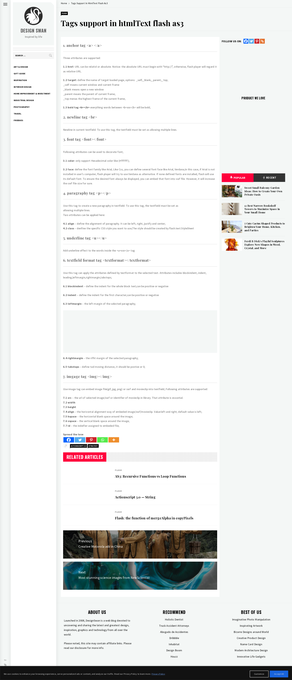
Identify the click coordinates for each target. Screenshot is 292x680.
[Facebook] (68, 439)
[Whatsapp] (102, 439)
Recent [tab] (270, 177)
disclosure (81, 648)
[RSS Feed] (262, 41)
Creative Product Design (251, 638)
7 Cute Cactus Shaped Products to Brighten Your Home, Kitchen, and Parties (264, 227)
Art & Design (21, 66)
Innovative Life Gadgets (251, 656)
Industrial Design (24, 100)
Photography (22, 107)
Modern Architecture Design (251, 650)
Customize (259, 674)
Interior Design (22, 87)
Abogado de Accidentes (174, 632)
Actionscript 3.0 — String (135, 497)
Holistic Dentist (174, 619)
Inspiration (20, 80)
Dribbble (174, 638)
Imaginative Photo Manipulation (251, 619)
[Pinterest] (91, 439)
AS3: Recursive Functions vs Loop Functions (150, 476)
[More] (113, 439)
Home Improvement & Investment (32, 93)
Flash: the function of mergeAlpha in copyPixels (154, 518)
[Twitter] (80, 439)
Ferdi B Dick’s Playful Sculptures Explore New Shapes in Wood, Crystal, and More (264, 245)
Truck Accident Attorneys (174, 625)
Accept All (279, 674)
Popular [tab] (239, 177)
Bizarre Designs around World (251, 632)
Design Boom (174, 650)
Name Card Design (251, 644)
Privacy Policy (158, 674)
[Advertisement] (140, 331)
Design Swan (34, 30)
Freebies (18, 120)
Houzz (174, 656)
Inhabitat (174, 644)
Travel (17, 113)
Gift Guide (19, 73)
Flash (64, 13)
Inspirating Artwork (251, 625)
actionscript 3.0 (78, 446)
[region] (146, 673)
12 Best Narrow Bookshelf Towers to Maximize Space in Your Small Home (262, 209)
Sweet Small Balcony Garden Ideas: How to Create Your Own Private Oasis (263, 191)
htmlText (93, 446)
